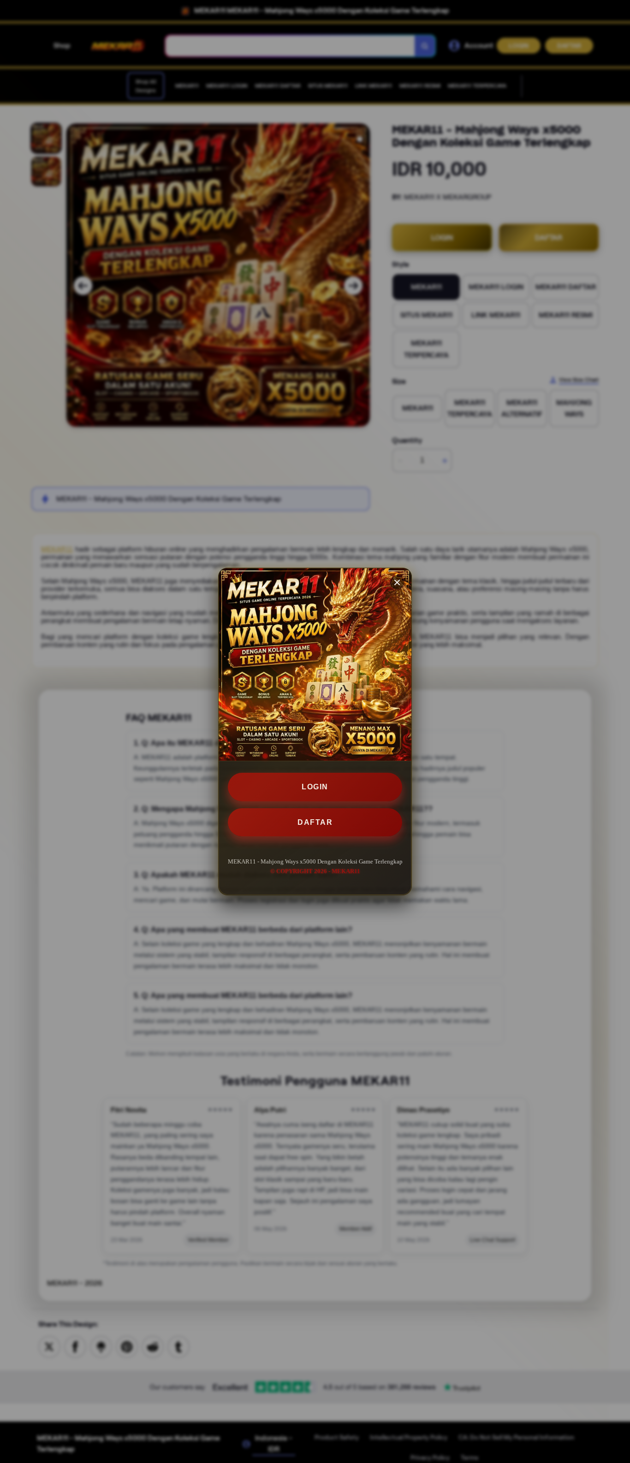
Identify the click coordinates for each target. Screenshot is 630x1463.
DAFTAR (315, 822)
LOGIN (315, 787)
